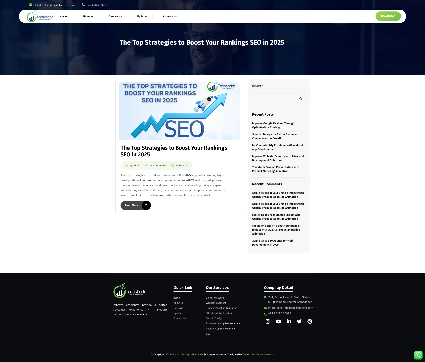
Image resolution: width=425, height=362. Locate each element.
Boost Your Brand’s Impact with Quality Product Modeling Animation (276, 229)
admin (136, 165)
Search (257, 86)
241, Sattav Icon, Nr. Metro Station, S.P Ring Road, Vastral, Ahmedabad (290, 300)
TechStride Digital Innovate (187, 354)
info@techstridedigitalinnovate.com (55, 4)
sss (254, 214)
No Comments (157, 165)
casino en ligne (261, 225)
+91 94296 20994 (97, 5)
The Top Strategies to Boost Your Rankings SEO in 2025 (174, 151)
